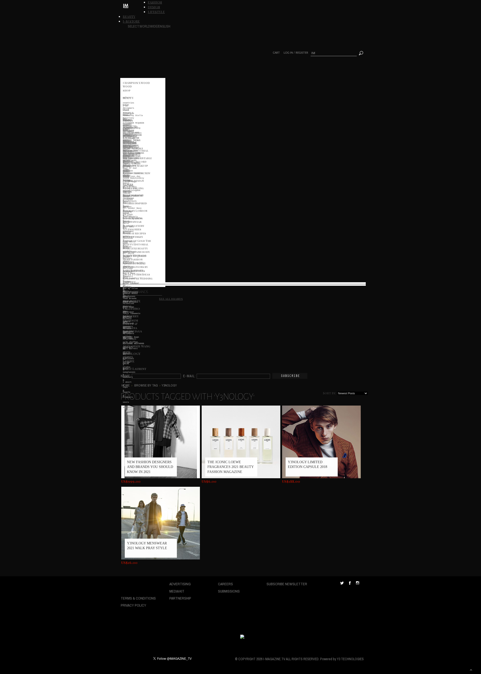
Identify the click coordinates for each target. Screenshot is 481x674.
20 (124, 338)
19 (124, 333)
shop (127, 90)
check (126, 176)
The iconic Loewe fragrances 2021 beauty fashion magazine (230, 467)
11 (124, 291)
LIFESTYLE (156, 12)
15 (124, 312)
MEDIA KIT (176, 591)
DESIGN (154, 7)
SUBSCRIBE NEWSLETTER (287, 584)
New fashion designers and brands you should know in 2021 (150, 467)
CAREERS (225, 584)
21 (124, 343)
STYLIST (127, 120)
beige (126, 105)
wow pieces (129, 407)
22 (124, 348)
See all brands (171, 299)
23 (124, 354)
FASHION (155, 2)
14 (124, 306)
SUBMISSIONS (229, 591)
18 (124, 327)
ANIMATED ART (130, 127)
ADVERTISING (180, 584)
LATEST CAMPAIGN (132, 135)
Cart (276, 52)
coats (126, 191)
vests (126, 402)
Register (302, 52)
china (126, 110)
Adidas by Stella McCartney (133, 116)
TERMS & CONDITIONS (138, 598)
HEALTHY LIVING (131, 153)
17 (124, 322)
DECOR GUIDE (130, 142)
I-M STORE (131, 21)
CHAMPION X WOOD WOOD (136, 83)
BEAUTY (129, 16)
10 (124, 285)
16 (124, 317)
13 (124, 301)
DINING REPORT (131, 148)
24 (124, 359)
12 (124, 296)
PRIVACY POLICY (133, 605)
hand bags (128, 237)
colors (126, 97)
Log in (288, 52)
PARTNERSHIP (180, 598)
